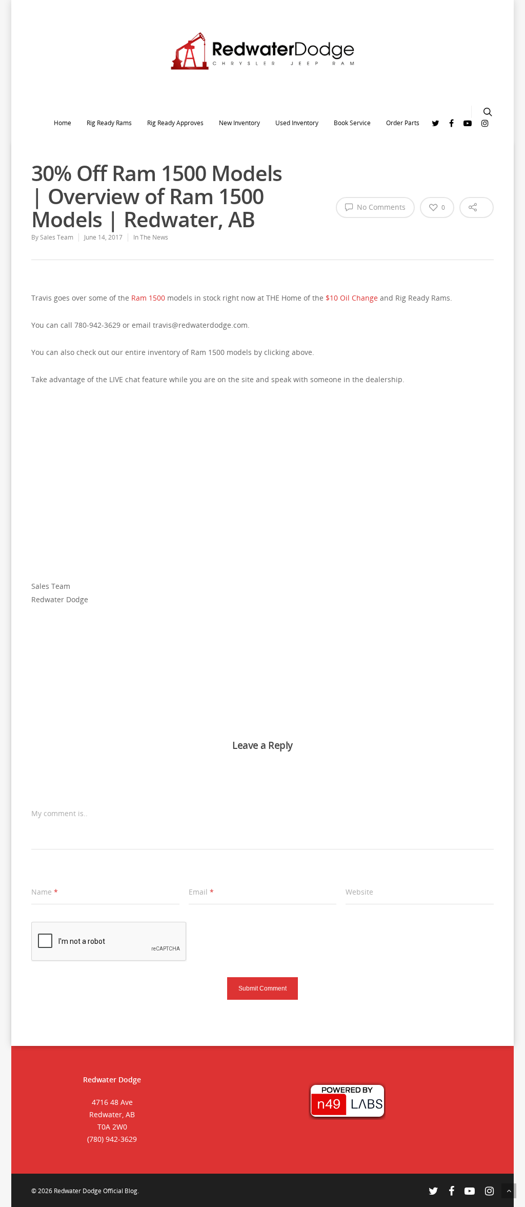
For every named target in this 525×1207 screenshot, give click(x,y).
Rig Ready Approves (175, 122)
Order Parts (402, 122)
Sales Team (56, 237)
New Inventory (239, 122)
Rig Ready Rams (109, 122)
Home (62, 122)
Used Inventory (296, 122)
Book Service (352, 122)
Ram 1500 (148, 298)
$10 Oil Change (352, 298)
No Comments (380, 207)
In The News (150, 237)
